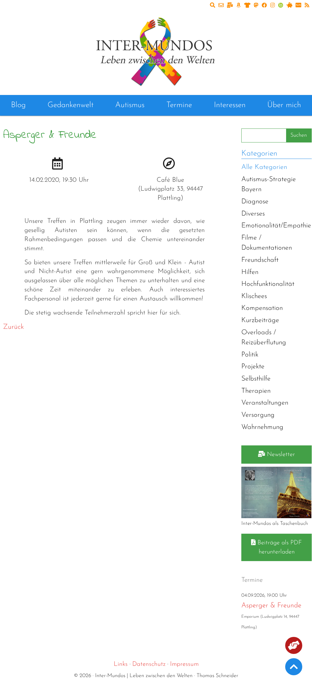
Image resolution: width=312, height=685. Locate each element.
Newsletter (280, 454)
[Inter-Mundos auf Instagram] (272, 5)
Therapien (256, 391)
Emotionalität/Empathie (276, 225)
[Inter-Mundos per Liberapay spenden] (289, 5)
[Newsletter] (230, 5)
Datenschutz (148, 664)
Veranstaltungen (264, 402)
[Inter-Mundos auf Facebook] (264, 5)
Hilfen (249, 272)
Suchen (298, 135)
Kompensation (262, 308)
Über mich (284, 105)
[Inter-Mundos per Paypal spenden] (298, 5)
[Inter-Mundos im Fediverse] (256, 5)
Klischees (254, 296)
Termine (179, 105)
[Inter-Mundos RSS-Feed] (307, 5)
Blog (18, 105)
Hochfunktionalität (267, 284)
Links (121, 664)
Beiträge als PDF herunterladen (279, 547)
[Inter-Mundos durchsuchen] (212, 5)
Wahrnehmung (262, 427)
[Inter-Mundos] (156, 50)
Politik (249, 354)
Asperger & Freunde (271, 605)
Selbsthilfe (256, 378)
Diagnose (254, 201)
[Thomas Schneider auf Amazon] (238, 5)
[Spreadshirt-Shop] (247, 5)
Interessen (230, 105)
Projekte (252, 366)
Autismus (129, 105)
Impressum (184, 664)
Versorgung (258, 415)
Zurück (13, 327)
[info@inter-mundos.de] (221, 5)
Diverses (253, 213)
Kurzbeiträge (260, 320)
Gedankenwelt (71, 105)
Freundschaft (259, 260)
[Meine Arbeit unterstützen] (294, 646)
